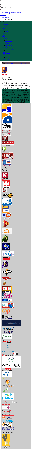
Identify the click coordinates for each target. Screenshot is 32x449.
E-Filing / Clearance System (6, 53)
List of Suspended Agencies (6, 60)
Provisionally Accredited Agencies (7, 37)
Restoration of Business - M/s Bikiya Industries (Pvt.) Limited (9, 13)
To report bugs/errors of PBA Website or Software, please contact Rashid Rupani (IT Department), (17, 63)
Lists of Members (4, 29)
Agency (6, 50)
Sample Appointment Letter (8, 45)
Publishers (6, 48)
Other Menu (3, 52)
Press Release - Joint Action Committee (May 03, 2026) (9, 16)
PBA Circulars (5, 54)
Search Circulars (2, 7)
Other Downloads (5, 51)
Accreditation (5, 42)
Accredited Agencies (4, 36)
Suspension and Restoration (8, 56)
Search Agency (2, 4)
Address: (3, 76)
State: (2, 78)
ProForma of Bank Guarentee (8, 46)
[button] (2, 21)
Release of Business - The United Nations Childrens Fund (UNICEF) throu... (11, 12)
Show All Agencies (5, 38)
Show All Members (5, 35)
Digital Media (5, 47)
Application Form (7, 43)
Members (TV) (7, 31)
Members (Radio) (7, 34)
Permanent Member (7, 30)
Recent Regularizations (6, 59)
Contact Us (4, 28)
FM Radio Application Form (8, 41)
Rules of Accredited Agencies (8, 44)
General (6, 55)
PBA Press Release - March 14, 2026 (6, 17)
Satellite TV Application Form (8, 40)
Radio (4, 33)
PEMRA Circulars (7, 57)
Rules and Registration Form (10, 49)
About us (3, 23)
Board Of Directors (5, 24)
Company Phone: (4, 79)
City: (2, 77)
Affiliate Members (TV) (8, 32)
